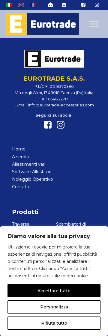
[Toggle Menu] (94, 24)
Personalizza (54, 307)
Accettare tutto (54, 290)
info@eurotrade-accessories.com (61, 105)
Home (19, 149)
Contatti (20, 186)
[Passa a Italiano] (9, 5)
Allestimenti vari (28, 164)
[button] (50, 5)
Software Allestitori (31, 171)
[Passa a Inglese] (21, 5)
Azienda (20, 156)
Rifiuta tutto (54, 323)
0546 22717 (58, 99)
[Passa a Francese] (33, 5)
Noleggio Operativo (32, 179)
